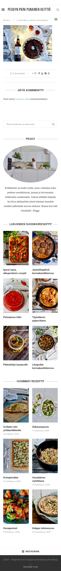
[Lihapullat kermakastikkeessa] (45, 343)
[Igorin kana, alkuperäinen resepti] (16, 248)
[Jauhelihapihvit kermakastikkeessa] (45, 248)
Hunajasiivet (10, 528)
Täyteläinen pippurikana (39, 319)
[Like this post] (35, 73)
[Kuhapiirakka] (16, 456)
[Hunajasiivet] (16, 506)
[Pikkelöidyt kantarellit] (16, 343)
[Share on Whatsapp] (49, 73)
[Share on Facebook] (39, 73)
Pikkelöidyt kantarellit (15, 364)
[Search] (57, 9)
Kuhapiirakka (10, 477)
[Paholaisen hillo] (16, 295)
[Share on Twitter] (42, 73)
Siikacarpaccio (40, 426)
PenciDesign (53, 560)
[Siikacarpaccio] (45, 405)
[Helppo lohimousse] (45, 506)
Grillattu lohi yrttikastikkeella (12, 428)
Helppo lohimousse (43, 528)
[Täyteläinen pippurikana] (45, 295)
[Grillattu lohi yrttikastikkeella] (16, 405)
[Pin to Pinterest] (46, 73)
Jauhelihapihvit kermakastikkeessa (43, 271)
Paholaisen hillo (12, 317)
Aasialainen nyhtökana (38, 479)
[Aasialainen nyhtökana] (45, 456)
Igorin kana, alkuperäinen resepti (14, 271)
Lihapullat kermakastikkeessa (43, 366)
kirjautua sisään (23, 99)
